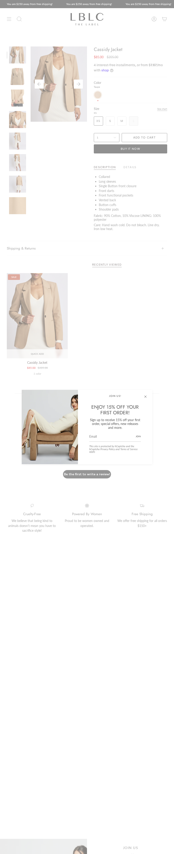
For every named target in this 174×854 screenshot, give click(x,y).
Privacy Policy (107, 449)
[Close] (145, 396)
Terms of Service (129, 449)
